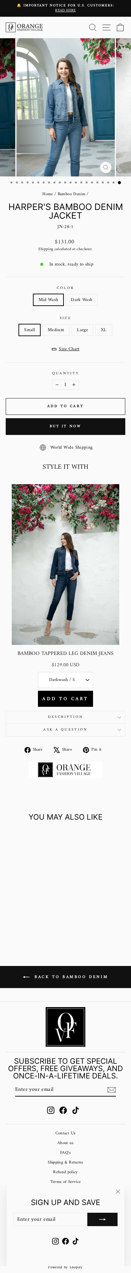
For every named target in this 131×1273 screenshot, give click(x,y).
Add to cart (65, 699)
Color (66, 288)
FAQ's (65, 1152)
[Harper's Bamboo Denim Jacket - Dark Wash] (32, 926)
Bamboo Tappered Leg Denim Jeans (65, 654)
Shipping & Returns (65, 1162)
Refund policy (65, 1172)
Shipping (45, 249)
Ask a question (65, 730)
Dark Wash (81, 300)
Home (47, 194)
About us (65, 1143)
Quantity (65, 373)
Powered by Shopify (65, 1267)
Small (29, 330)
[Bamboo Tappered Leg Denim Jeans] (65, 564)
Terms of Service (65, 1182)
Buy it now (66, 426)
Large (82, 330)
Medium (56, 330)
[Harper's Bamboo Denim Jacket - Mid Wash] (24, 926)
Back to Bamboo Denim (70, 976)
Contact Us (65, 1133)
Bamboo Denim (71, 194)
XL (104, 330)
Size (65, 318)
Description (65, 717)
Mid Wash (48, 300)
